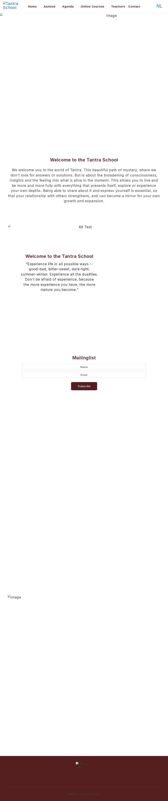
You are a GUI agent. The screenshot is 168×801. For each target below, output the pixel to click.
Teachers (118, 6)
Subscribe (84, 386)
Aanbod (49, 6)
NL (159, 6)
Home (32, 6)
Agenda (68, 6)
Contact (134, 6)
